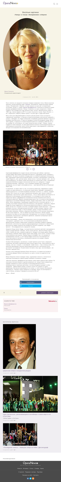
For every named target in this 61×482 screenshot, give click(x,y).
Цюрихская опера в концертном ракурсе (17, 371)
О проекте (21, 472)
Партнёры (39, 472)
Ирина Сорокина (9, 91)
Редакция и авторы (30, 472)
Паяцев (28, 104)
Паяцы (6, 308)
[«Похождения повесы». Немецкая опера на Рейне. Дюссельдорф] (30, 434)
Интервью (25, 468)
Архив (42, 468)
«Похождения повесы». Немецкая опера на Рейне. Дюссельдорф (25, 447)
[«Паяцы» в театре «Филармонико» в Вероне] (30, 148)
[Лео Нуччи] (30, 346)
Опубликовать (30, 282)
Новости (19, 468)
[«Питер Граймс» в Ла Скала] (30, 394)
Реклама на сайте (27, 475)
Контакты (36, 475)
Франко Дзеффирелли (30, 107)
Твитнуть (30, 286)
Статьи (31, 468)
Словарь (37, 468)
